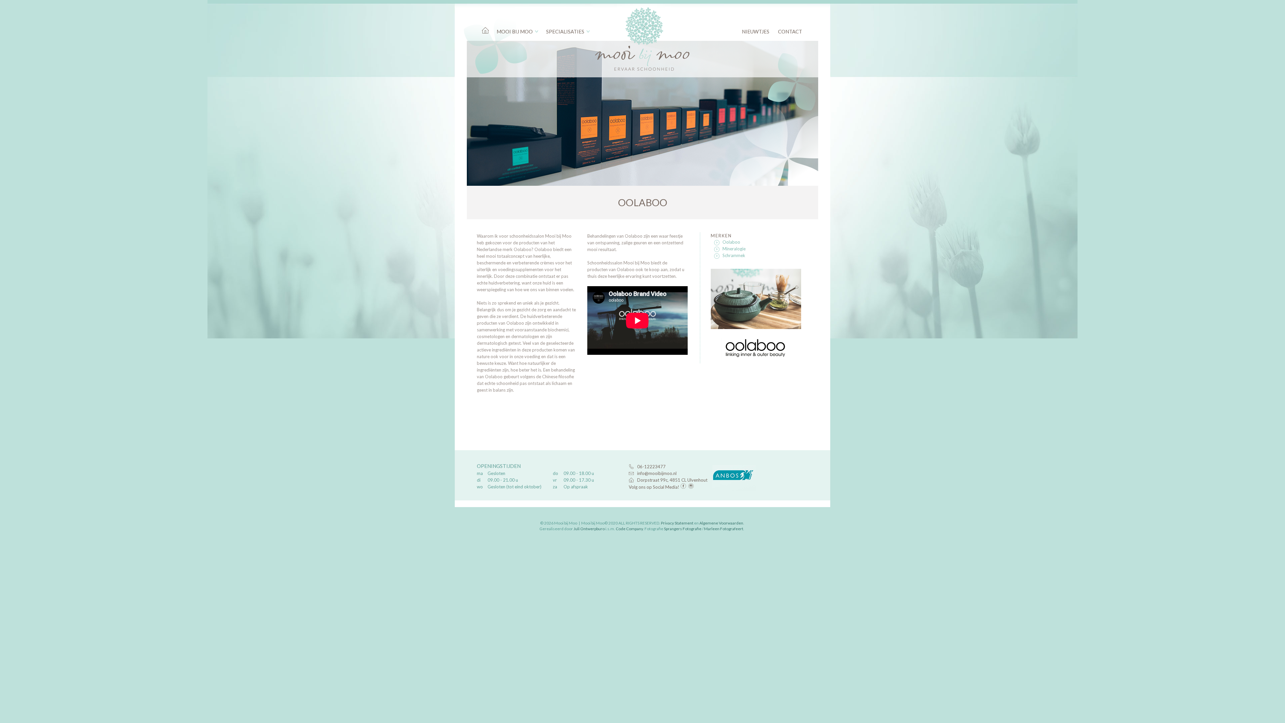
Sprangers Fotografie (682, 528)
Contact (790, 31)
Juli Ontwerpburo (589, 528)
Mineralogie (734, 248)
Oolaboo (731, 242)
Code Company (629, 528)
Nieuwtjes (755, 31)
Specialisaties (565, 31)
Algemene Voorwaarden (721, 523)
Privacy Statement (677, 523)
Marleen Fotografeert (723, 528)
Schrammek (733, 255)
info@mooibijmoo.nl (657, 473)
